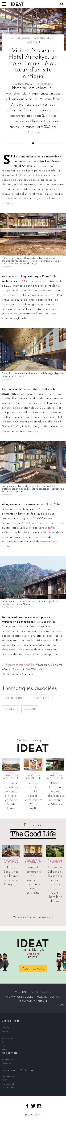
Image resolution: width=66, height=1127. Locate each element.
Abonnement (27, 1001)
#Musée (9, 709)
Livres (4, 1067)
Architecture (42, 38)
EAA (23, 281)
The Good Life (8, 1077)
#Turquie (30, 709)
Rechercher (61, 4)
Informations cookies (19, 997)
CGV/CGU (46, 992)
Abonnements (8, 1059)
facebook (27, 1106)
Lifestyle (5, 1027)
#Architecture (14, 698)
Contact (55, 997)
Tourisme (5, 1035)
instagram (39, 1106)
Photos (4, 1050)
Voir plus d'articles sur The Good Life (33, 917)
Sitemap (42, 1001)
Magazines (6, 1063)
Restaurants (33, 862)
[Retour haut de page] (62, 1005)
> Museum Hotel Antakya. (18, 664)
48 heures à (11, 862)
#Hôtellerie (41, 698)
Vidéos (4, 1046)
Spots (4, 1042)
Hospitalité (55, 862)
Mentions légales (26, 992)
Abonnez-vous (33, 969)
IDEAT (4, 1080)
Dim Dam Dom (9, 1088)
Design (5, 1031)
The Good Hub (8, 1084)
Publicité (41, 997)
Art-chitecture (20, 38)
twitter (33, 1106)
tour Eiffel (48, 527)
